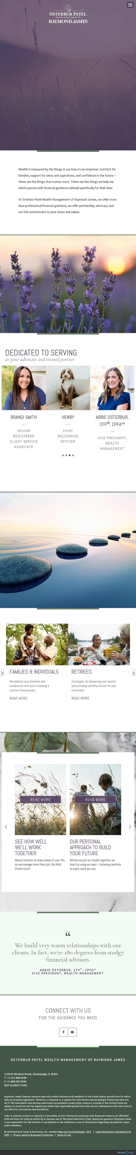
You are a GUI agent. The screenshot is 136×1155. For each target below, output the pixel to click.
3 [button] (70, 455)
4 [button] (73, 455)
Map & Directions (15, 1085)
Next (133, 673)
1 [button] (63, 455)
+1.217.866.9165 (17, 1077)
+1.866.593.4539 (16, 1081)
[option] (34, 405)
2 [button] (66, 455)
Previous (2, 673)
